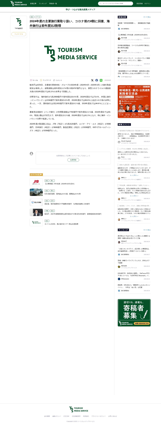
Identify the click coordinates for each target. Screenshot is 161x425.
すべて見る (147, 17)
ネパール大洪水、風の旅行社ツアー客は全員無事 (61, 224)
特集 (47, 211)
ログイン (147, 3)
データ (38, 17)
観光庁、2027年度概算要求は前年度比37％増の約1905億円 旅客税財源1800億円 (73, 214)
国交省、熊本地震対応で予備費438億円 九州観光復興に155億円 (67, 204)
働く (52, 180)
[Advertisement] (70, 140)
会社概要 (47, 416)
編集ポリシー (56, 416)
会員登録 (73, 160)
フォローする (18, 34)
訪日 (52, 200)
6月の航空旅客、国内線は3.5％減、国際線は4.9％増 (62, 194)
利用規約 (86, 416)
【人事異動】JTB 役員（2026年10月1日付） (60, 184)
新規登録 (140, 3)
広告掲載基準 (76, 416)
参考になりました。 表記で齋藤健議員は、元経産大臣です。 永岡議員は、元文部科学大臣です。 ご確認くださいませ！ (134, 136)
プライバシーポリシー (98, 416)
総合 (32, 17)
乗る (52, 190)
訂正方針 (66, 416)
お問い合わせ (112, 416)
